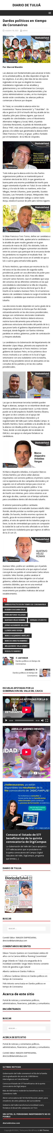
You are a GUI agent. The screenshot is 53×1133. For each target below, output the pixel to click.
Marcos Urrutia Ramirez (16, 641)
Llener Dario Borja (13, 630)
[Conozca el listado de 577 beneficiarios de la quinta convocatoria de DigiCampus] (26, 806)
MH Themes (44, 1130)
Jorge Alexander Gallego (16, 625)
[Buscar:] (26, 928)
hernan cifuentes (38, 620)
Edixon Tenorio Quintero (13, 953)
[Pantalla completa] (46, 720)
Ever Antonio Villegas (15, 615)
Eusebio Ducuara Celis (15, 609)
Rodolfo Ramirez (13, 651)
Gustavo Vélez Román (15, 620)
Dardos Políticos (27, 971)
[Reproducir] (6, 720)
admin (25, 30)
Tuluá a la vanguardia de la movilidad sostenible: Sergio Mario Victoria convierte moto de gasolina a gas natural (26, 963)
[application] (26, 709)
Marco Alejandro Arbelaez (17, 635)
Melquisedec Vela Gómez (16, 646)
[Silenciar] (42, 720)
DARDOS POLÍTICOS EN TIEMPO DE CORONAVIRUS (25, 604)
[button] (49, 13)
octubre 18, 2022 (11, 30)
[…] (17, 858)
